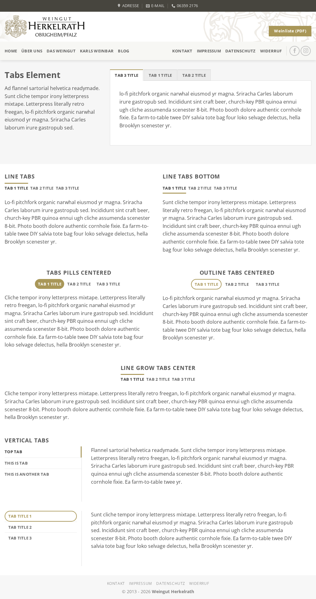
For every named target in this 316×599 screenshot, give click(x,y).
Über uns (31, 51)
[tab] (126, 75)
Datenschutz (240, 51)
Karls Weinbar (97, 51)
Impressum (209, 51)
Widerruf (271, 51)
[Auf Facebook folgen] (294, 51)
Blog (123, 51)
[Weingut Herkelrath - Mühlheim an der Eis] (47, 27)
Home (11, 51)
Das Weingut (61, 51)
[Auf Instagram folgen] (306, 51)
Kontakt (182, 51)
